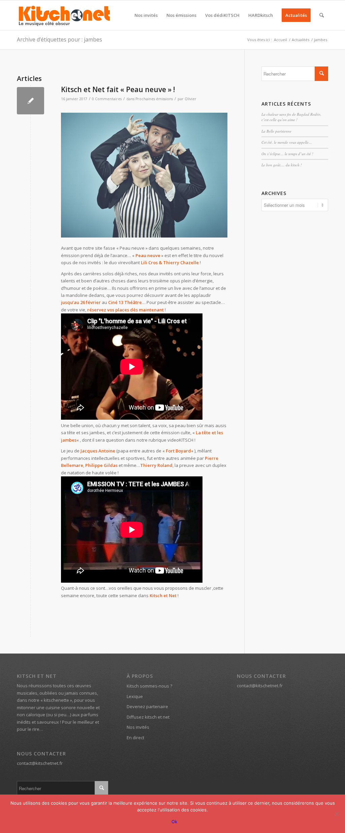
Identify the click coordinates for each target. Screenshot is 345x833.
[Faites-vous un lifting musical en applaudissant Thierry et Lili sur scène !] (144, 175)
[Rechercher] (321, 15)
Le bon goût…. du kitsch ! (281, 164)
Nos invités (138, 727)
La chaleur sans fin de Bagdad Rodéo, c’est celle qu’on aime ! (291, 117)
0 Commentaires (107, 98)
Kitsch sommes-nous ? (149, 686)
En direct (135, 737)
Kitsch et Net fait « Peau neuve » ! (118, 89)
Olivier (190, 98)
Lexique (135, 696)
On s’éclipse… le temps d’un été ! (287, 153)
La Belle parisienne (276, 131)
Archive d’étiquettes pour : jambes (59, 39)
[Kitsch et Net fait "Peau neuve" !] (30, 100)
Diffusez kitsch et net (148, 717)
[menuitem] (146, 15)
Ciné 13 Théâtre (125, 302)
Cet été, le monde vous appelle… (286, 142)
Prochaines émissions (154, 98)
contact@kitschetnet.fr (40, 763)
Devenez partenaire (147, 706)
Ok (174, 821)
